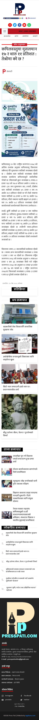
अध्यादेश (7, 36)
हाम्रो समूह (6, 666)
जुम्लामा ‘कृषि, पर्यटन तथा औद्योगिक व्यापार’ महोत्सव (21, 588)
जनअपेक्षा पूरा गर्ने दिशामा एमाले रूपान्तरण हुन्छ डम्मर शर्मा (23, 458)
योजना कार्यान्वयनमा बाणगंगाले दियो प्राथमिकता (25, 470)
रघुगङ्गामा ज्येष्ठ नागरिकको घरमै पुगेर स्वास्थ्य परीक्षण (25, 482)
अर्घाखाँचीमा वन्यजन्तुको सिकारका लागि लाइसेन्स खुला (18, 358)
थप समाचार (19, 300)
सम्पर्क (4, 643)
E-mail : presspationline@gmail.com (15, 659)
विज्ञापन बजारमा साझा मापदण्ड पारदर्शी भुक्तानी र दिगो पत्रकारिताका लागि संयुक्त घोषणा (25, 497)
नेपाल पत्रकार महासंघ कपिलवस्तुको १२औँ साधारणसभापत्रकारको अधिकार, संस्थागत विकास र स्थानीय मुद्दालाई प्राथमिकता (24, 514)
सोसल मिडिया (7, 689)
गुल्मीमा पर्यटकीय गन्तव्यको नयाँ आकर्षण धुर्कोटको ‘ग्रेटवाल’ (20, 579)
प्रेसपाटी (9, 71)
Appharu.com (30, 715)
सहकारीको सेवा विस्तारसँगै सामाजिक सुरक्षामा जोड (17, 328)
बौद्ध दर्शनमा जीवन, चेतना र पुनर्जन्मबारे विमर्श (18, 434)
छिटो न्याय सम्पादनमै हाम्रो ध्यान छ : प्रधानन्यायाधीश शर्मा (16, 388)
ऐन (17, 36)
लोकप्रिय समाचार (15, 528)
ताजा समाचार (12, 449)
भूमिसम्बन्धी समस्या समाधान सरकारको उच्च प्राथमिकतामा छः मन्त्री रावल (20, 570)
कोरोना (26, 36)
